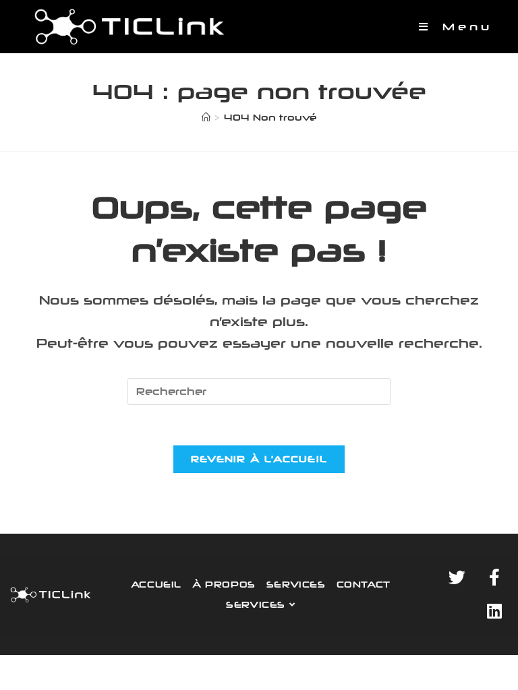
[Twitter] (457, 577)
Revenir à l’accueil (259, 458)
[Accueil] (206, 117)
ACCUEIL (156, 584)
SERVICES (296, 584)
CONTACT (364, 584)
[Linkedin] (494, 611)
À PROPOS (224, 584)
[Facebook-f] (494, 577)
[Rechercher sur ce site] (259, 390)
